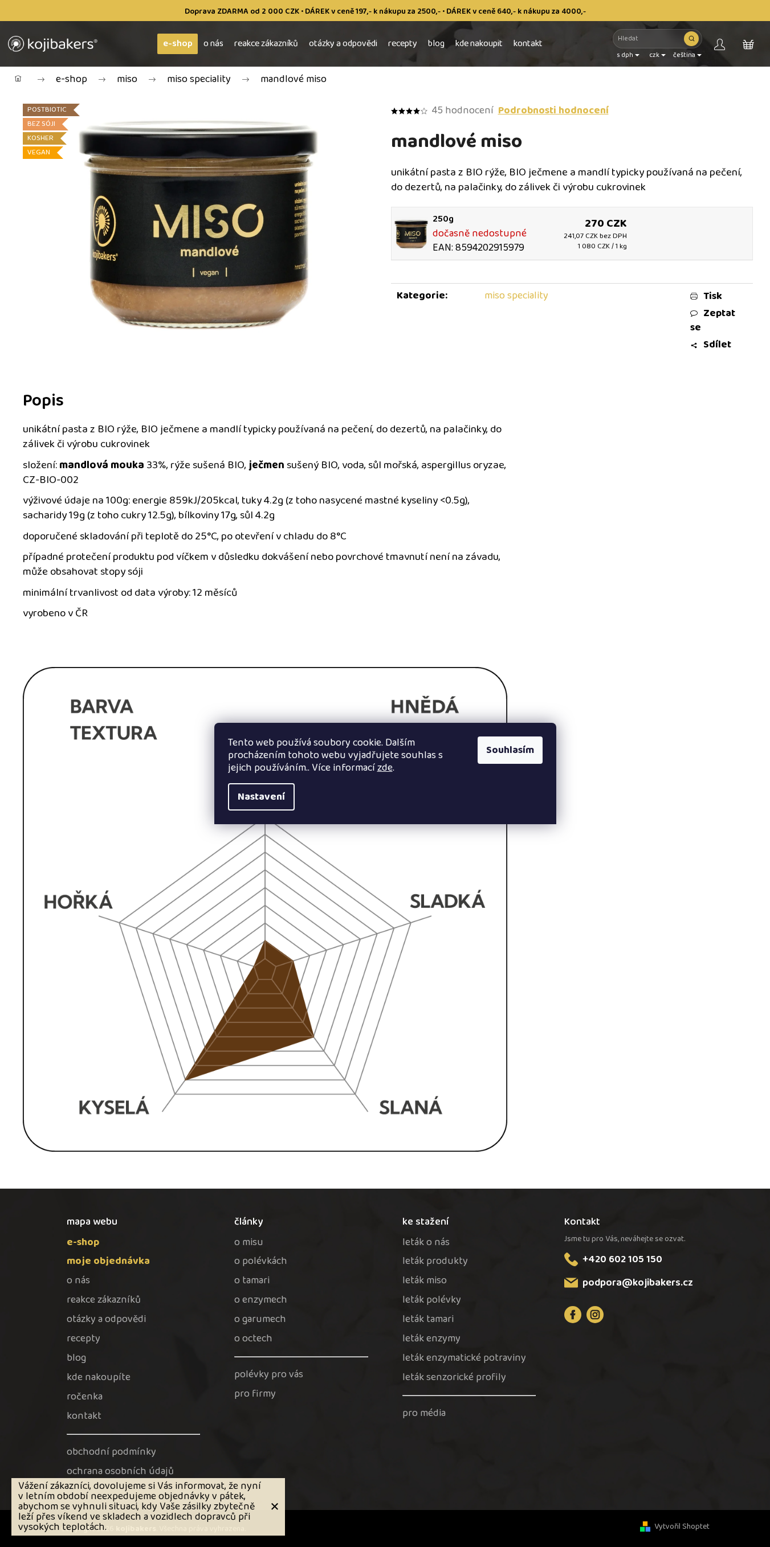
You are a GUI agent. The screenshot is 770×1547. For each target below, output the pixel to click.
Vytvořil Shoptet (682, 1526)
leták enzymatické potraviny (464, 1358)
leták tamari (428, 1319)
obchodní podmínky (111, 1452)
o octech (253, 1339)
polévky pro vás (268, 1375)
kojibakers (595, 1314)
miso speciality (516, 296)
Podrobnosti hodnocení (553, 111)
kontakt (84, 1416)
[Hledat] (691, 38)
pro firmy (255, 1394)
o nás (78, 1281)
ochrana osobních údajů (120, 1471)
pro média (424, 1413)
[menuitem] (177, 44)
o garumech (260, 1319)
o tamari (252, 1281)
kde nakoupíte (99, 1377)
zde (385, 768)
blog (76, 1358)
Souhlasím (510, 750)
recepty (83, 1339)
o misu (248, 1242)
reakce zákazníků (104, 1300)
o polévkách (260, 1261)
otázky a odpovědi (106, 1319)
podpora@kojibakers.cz (637, 1283)
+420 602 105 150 (622, 1259)
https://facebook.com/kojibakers (572, 1314)
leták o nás (426, 1242)
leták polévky (431, 1300)
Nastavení (261, 797)
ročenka (85, 1397)
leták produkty (435, 1261)
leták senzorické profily (454, 1377)
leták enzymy (431, 1339)
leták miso (424, 1281)
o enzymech (260, 1300)
